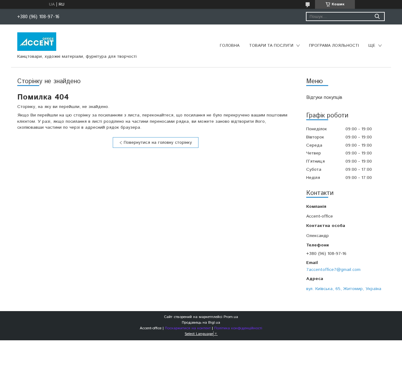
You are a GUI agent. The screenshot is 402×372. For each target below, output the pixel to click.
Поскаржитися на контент (188, 328)
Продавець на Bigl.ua (201, 322)
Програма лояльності (334, 46)
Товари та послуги (271, 46)
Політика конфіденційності (238, 328)
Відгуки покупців (324, 97)
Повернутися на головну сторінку (158, 142)
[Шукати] (377, 16)
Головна (230, 46)
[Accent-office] (36, 41)
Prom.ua (231, 317)
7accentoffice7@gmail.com (333, 269)
